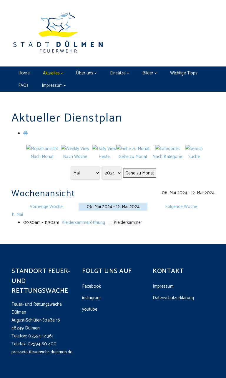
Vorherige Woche (46, 206)
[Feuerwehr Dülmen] (58, 33)
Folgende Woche (181, 206)
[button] (53, 73)
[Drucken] (25, 133)
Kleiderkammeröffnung (83, 222)
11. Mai (17, 214)
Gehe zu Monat (139, 173)
